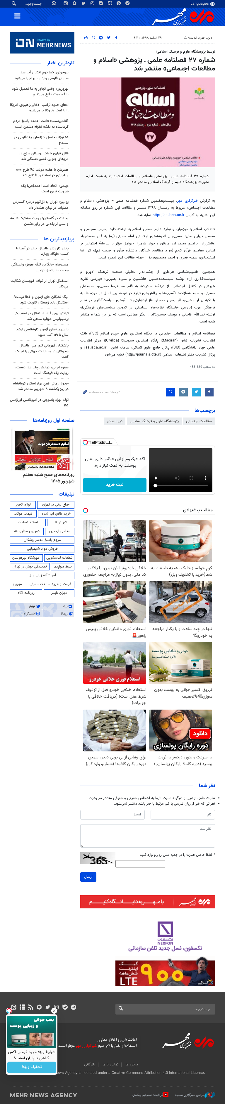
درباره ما (132, 1064)
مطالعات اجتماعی (199, 421)
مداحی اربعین (59, 531)
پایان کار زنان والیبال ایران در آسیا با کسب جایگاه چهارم (42, 251)
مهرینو (17, 584)
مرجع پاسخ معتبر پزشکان (42, 540)
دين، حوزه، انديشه (200, 37)
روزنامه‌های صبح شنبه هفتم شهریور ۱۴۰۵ (48, 478)
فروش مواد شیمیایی (42, 549)
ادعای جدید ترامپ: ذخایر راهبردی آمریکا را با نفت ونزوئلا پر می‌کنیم (39, 107)
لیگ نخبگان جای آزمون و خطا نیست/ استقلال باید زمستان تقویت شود (41, 300)
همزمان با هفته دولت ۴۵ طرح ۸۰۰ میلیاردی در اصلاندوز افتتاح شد (42, 172)
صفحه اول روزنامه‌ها (53, 421)
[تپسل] (85, 442)
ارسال (88, 877)
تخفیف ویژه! (32, 1067)
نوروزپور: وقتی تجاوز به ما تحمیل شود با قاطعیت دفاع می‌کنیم (40, 91)
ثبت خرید (114, 485)
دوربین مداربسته (27, 531)
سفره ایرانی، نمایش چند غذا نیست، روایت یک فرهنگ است (42, 370)
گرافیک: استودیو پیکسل (147, 1095)
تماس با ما (110, 1064)
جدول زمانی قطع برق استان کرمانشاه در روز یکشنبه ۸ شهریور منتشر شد (41, 386)
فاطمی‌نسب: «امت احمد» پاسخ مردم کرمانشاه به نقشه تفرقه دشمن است (41, 124)
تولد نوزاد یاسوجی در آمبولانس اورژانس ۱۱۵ (39, 402)
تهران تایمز (59, 593)
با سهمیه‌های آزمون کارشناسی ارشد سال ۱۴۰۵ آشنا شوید (42, 332)
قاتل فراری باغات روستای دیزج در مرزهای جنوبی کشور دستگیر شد (44, 156)
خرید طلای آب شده (56, 514)
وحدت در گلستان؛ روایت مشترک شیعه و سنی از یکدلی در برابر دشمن (39, 221)
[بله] (65, 1008)
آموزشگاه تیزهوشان (26, 558)
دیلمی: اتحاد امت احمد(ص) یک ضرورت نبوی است (45, 188)
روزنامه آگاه (26, 593)
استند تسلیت (28, 522)
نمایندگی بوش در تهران (30, 567)
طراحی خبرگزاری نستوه (189, 1095)
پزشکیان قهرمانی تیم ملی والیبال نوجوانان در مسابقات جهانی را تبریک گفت (42, 351)
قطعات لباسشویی (59, 558)
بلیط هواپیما (63, 567)
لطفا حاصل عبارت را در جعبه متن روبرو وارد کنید (177, 855)
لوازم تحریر (23, 505)
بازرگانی (89, 1064)
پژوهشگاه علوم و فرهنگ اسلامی (154, 421)
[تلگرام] (73, 1008)
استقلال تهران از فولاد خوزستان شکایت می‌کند (40, 283)
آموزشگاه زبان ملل (42, 575)
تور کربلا (61, 522)
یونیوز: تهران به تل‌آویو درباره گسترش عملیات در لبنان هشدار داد (41, 205)
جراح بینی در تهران (55, 505)
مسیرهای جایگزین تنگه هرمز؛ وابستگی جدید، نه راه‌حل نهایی (40, 267)
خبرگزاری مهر (187, 201)
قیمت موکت (23, 514)
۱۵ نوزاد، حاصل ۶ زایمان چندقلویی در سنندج (41, 140)
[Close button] (54, 1011)
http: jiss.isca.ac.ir (169, 215)
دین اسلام (114, 421)
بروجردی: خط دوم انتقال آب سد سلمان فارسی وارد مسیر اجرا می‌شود (41, 75)
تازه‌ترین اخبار (60, 63)
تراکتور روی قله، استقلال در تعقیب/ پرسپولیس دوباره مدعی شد (42, 316)
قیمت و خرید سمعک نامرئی (50, 584)
